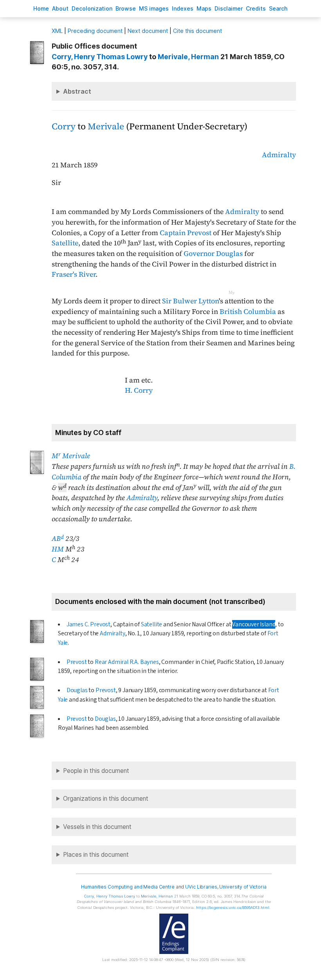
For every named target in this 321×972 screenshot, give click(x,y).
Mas (204, 8)
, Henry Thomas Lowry (100, 57)
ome (41, 8)
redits (256, 8)
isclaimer (229, 8)
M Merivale (71, 456)
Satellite (65, 243)
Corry (64, 126)
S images (154, 8)
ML (57, 30)
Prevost (77, 662)
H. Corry (139, 390)
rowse (125, 8)
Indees (182, 8)
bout (60, 8)
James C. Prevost (88, 624)
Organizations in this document (105, 798)
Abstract (77, 91)
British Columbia (248, 311)
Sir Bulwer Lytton (190, 301)
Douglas (77, 690)
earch (278, 8)
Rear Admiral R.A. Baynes (127, 662)
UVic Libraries (201, 887)
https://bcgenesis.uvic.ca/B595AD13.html (232, 907)
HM (58, 549)
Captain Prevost (185, 233)
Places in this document (96, 854)
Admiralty (279, 155)
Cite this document (197, 30)
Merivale (106, 126)
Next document (148, 30)
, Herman (188, 57)
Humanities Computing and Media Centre (128, 887)
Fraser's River (74, 274)
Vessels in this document (97, 827)
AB (58, 538)
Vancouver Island (253, 624)
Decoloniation (92, 8)
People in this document (96, 770)
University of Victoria (242, 887)
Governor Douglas (213, 253)
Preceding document (95, 30)
